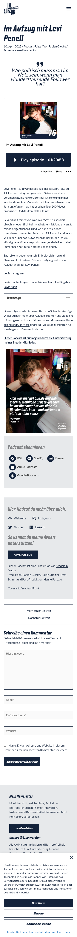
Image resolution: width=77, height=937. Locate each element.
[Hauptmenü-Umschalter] (68, 8)
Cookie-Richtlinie (17, 931)
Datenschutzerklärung (42, 931)
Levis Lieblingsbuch (60, 282)
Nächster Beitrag (39, 617)
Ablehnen (39, 913)
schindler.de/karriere (17, 324)
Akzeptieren (38, 903)
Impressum (63, 931)
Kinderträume (38, 282)
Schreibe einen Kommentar (20, 50)
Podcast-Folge (32, 46)
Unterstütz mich (23, 555)
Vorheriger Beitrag (39, 610)
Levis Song (10, 286)
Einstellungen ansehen (39, 923)
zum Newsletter (24, 828)
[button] (71, 857)
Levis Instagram (14, 273)
